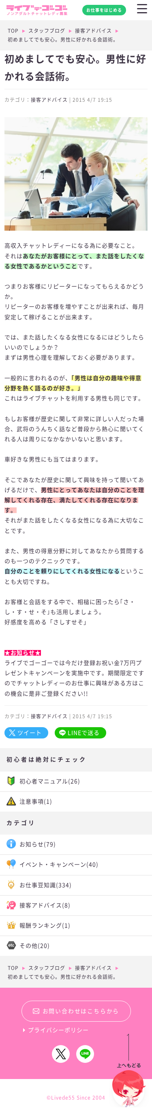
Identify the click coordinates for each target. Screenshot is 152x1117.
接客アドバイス (93, 30)
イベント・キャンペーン (58, 864)
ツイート (29, 733)
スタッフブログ (46, 30)
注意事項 (35, 801)
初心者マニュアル (49, 781)
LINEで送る (84, 733)
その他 (34, 946)
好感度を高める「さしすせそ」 (47, 622)
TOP (13, 30)
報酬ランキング (45, 925)
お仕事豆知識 (45, 885)
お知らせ (37, 844)
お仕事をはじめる (104, 10)
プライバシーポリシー (58, 1030)
